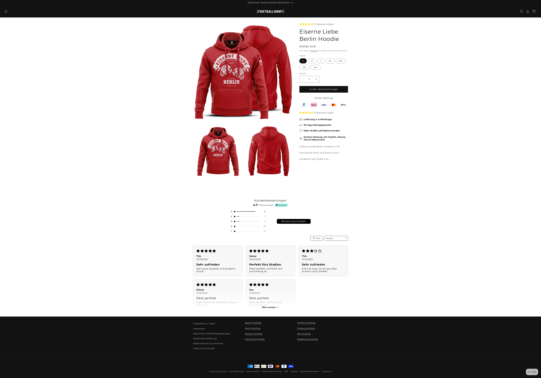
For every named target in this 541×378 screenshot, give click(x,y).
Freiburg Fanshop (306, 328)
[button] (6, 11)
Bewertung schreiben (293, 221)
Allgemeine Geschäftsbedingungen (211, 333)
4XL (316, 67)
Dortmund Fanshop (255, 339)
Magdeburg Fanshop (307, 339)
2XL (341, 61)
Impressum (199, 328)
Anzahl (302, 73)
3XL (304, 67)
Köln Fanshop (304, 334)
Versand (313, 51)
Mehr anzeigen (269, 307)
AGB (286, 371)
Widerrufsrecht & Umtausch (208, 343)
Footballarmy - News (204, 323)
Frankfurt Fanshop (306, 323)
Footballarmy (222, 372)
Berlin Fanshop (252, 328)
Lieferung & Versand (203, 348)
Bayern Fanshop (253, 323)
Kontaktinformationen (309, 371)
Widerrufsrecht (253, 371)
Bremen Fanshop (253, 334)
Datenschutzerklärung (205, 338)
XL (330, 61)
